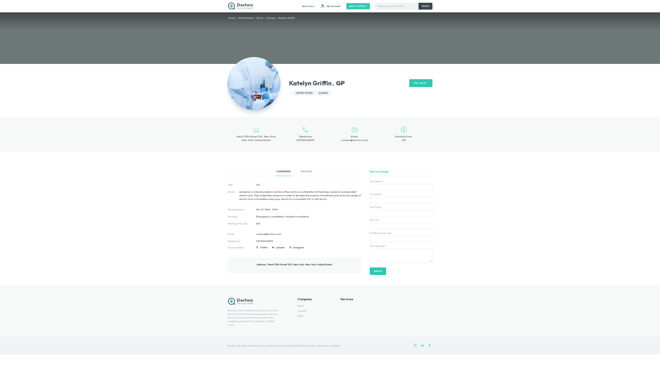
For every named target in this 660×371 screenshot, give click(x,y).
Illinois (260, 17)
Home (232, 17)
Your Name (376, 181)
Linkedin (280, 247)
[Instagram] (290, 247)
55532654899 (305, 140)
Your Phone (376, 207)
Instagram (298, 247)
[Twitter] (257, 247)
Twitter (263, 247)
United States (246, 17)
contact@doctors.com (354, 140)
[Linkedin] (273, 247)
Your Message (378, 246)
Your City (374, 220)
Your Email (376, 194)
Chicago (271, 17)
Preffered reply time (380, 233)
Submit (378, 271)
